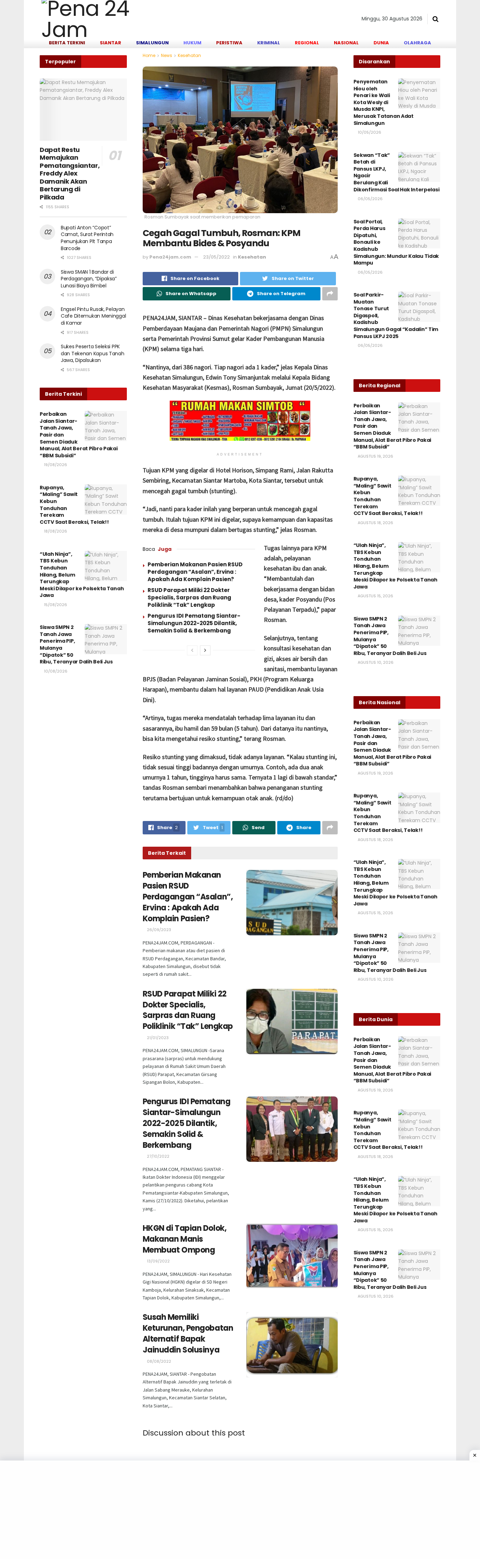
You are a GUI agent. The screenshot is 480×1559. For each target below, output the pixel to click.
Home (149, 55)
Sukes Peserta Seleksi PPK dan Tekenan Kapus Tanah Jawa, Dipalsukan (92, 353)
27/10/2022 (157, 1156)
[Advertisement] (211, 1510)
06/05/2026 (370, 199)
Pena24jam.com (170, 257)
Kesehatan (189, 55)
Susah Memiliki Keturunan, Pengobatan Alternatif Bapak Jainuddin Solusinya (188, 1333)
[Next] (205, 650)
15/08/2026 (55, 604)
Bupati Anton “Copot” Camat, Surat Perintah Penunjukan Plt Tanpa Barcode (87, 238)
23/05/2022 (216, 257)
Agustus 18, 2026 (375, 523)
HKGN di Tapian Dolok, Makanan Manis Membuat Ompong (185, 1239)
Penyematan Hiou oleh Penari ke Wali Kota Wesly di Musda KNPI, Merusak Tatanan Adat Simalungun (383, 102)
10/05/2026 (369, 132)
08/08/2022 (158, 1361)
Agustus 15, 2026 (375, 596)
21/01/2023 (157, 1038)
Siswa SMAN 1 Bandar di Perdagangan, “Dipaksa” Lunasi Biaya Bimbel (89, 278)
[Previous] (192, 650)
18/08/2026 (55, 531)
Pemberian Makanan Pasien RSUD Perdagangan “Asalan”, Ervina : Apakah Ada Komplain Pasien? (195, 572)
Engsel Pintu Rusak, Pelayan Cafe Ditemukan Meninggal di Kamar (93, 316)
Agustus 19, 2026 (375, 456)
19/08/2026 (55, 464)
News (166, 55)
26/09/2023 (158, 930)
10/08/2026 (55, 671)
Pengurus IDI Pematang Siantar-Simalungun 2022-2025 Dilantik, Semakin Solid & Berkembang (194, 623)
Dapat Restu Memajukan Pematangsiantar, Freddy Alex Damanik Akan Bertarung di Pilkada (69, 173)
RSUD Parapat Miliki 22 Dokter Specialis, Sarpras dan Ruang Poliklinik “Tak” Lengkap (189, 597)
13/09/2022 (158, 1261)
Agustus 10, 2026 (375, 662)
